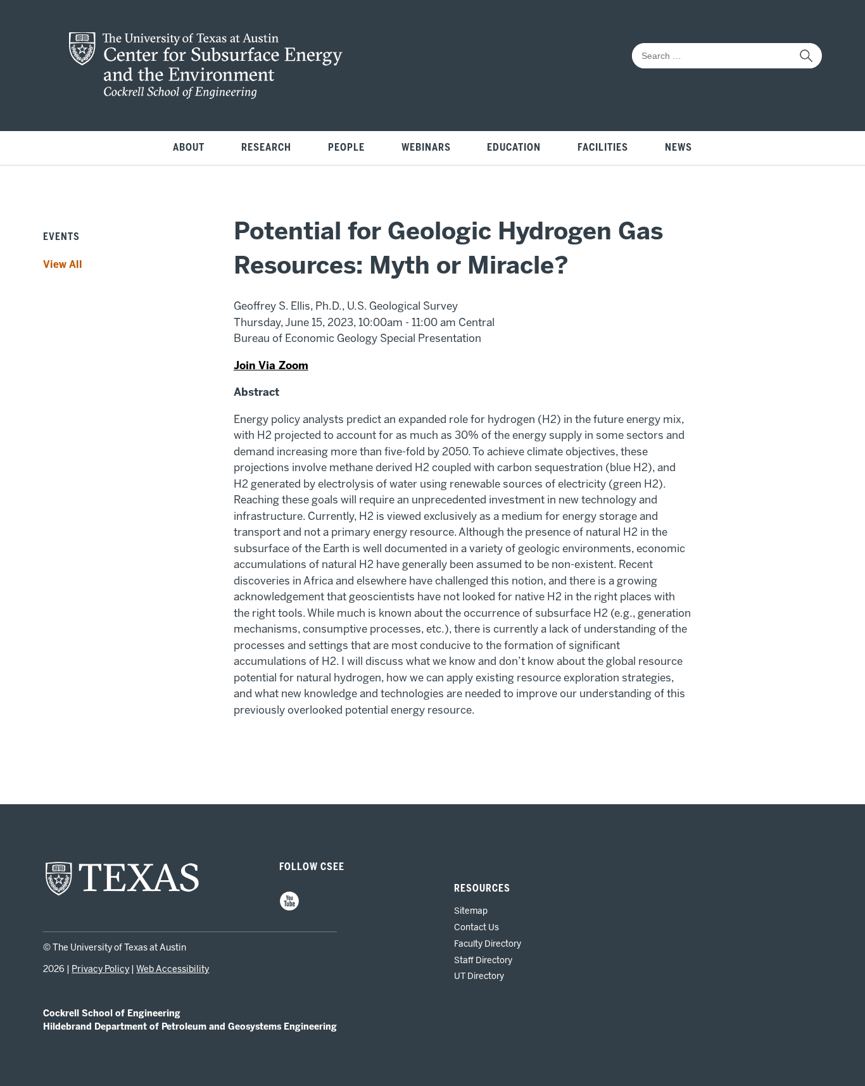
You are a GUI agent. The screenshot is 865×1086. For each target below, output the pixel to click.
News (678, 147)
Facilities (603, 147)
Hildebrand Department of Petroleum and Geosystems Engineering (190, 1026)
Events (61, 237)
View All (62, 264)
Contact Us (476, 927)
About (189, 147)
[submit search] (806, 55)
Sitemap (471, 911)
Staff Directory (483, 960)
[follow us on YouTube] (289, 908)
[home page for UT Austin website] (122, 894)
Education (514, 147)
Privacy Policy (100, 969)
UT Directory (479, 976)
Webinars (426, 147)
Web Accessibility (172, 969)
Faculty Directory (487, 943)
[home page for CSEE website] (206, 95)
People (346, 147)
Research (266, 147)
